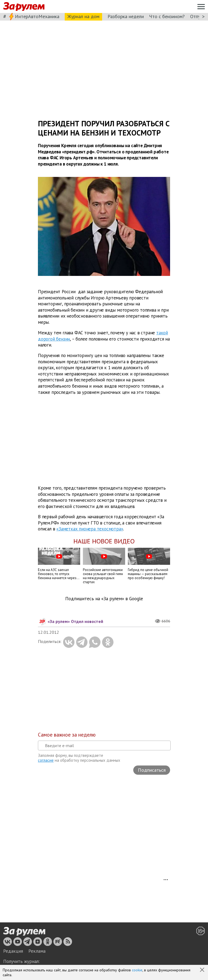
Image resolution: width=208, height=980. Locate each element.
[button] (202, 970)
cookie (137, 970)
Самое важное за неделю (67, 734)
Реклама (37, 951)
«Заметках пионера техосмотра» (89, 529)
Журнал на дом (83, 16)
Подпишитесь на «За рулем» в (104, 598)
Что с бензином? (167, 16)
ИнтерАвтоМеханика (37, 16)
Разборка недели (126, 16)
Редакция (13, 951)
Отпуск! (198, 16)
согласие (46, 760)
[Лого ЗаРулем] (23, 6)
